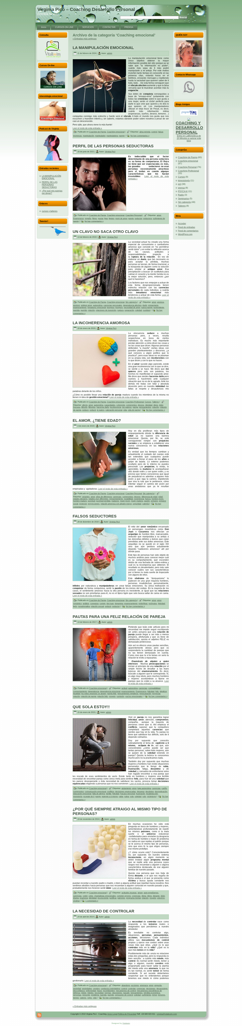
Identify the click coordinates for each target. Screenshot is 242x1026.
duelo (144, 305)
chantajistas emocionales (105, 896)
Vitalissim (126, 1023)
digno (155, 405)
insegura (110, 307)
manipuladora (112, 136)
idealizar (163, 691)
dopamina (119, 603)
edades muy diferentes (98, 499)
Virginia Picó (110, 151)
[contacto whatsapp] (189, 87)
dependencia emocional (110, 691)
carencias (117, 497)
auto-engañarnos (151, 893)
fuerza (148, 499)
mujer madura (137, 501)
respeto (112, 696)
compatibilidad (154, 688)
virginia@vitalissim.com (167, 1014)
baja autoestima (144, 788)
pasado (126, 993)
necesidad (99, 993)
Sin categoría (131, 302)
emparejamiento (116, 499)
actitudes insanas (129, 893)
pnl (179, 184)
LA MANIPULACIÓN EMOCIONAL (51, 177)
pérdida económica (152, 993)
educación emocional (82, 794)
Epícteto (76, 407)
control (154, 132)
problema (95, 995)
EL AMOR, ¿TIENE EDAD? (97, 420)
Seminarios (183, 198)
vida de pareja (134, 410)
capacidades (109, 405)
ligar (106, 218)
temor (154, 995)
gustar (100, 218)
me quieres (127, 407)
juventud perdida (103, 501)
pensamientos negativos (127, 693)
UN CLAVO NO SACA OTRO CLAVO (105, 231)
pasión (147, 501)
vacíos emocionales (133, 696)
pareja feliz (111, 693)
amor (159, 215)
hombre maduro (80, 501)
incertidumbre (109, 991)
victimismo (151, 796)
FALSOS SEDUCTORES (95, 516)
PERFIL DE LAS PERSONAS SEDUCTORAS (49, 185)
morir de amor (121, 218)
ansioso (76, 305)
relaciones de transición (106, 310)
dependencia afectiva (132, 305)
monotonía (77, 796)
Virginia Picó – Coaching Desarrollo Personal (86, 9)
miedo (83, 993)
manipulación (88, 136)
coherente (120, 405)
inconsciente (103, 898)
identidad (93, 898)
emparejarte (153, 305)
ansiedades (87, 988)
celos (91, 896)
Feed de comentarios (188, 231)
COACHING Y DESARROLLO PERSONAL (189, 127)
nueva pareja (146, 307)
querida (76, 310)
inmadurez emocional (97, 307)
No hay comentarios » (139, 136)
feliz (157, 691)
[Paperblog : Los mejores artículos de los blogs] (189, 115)
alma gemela (144, 132)
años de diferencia (104, 497)
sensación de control (124, 995)
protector (83, 504)
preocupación (145, 693)
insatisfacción (152, 794)
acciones (135, 985)
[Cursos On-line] (53, 79)
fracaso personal (127, 794)
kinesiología (184, 180)
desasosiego (161, 988)
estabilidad (128, 499)
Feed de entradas (186, 227)
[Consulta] (53, 49)
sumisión (120, 696)
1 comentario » (91, 901)
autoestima (97, 305)
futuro (99, 991)
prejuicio (154, 501)
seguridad (137, 504)
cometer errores (124, 896)
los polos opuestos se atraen (93, 693)
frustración (140, 794)
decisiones (150, 988)
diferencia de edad (149, 497)
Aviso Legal (112, 1014)
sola (132, 796)
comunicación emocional (95, 791)
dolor (161, 405)
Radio (181, 195)
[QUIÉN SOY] (189, 53)
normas (108, 993)
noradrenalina (84, 606)
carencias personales (112, 305)
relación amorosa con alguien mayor (116, 504)
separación (129, 310)
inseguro (119, 307)
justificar (112, 898)
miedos (90, 993)
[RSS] (39, 1015)
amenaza (144, 985)
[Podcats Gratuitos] (53, 147)
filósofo (84, 407)
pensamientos (145, 407)
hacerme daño (103, 407)
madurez (115, 501)
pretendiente (158, 307)
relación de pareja (88, 696)
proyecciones (94, 504)
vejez (89, 998)
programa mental (133, 898)
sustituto (146, 310)
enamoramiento (79, 307)
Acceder (182, 223)
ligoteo (111, 218)
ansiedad (77, 988)
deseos (141, 405)
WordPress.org (185, 234)
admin (109, 53)
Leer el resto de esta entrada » (87, 128)
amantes (86, 497)
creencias (136, 896)
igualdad (76, 693)
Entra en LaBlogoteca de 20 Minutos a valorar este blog (189, 138)
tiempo (76, 998)
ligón (75, 606)
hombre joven (157, 499)
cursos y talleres (49, 211)
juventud (91, 501)
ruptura (120, 310)
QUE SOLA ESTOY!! (91, 707)
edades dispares (80, 499)
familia (108, 794)
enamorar (84, 898)
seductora (147, 218)
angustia (158, 985)
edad (160, 497)
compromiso (131, 405)
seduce (85, 410)
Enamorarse (78, 218)
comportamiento (80, 691)
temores (161, 995)
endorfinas (143, 603)
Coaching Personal (133, 215)
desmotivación (161, 791)
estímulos (153, 603)
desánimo (149, 791)
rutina (126, 796)
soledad (138, 310)
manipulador (100, 136)
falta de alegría (98, 794)
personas (77, 995)
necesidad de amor (132, 307)
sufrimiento (146, 995)
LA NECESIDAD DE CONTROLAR (103, 911)
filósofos (91, 407)
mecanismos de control (126, 991)
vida (125, 410)
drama (76, 898)
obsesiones (117, 993)
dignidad (148, 405)
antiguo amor (86, 305)
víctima (76, 901)
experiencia (139, 499)
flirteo (94, 218)
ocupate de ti (88, 796)
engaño (88, 218)
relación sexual (97, 606)
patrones (121, 898)
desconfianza (79, 991)
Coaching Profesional (134, 402)
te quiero (100, 410)
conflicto (110, 791)
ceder (85, 896)
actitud (124, 688)
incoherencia (115, 407)
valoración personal (113, 410)
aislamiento (126, 788)
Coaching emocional (115, 132)
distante (156, 896)
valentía (145, 504)
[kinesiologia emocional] (53, 111)
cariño (164, 788)
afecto (85, 405)
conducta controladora (110, 988)
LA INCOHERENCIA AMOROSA (101, 323)
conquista (94, 603)
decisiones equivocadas (125, 791)
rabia (121, 796)
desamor (140, 791)
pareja (121, 136)
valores (83, 998)
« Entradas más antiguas (85, 38)
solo (144, 796)
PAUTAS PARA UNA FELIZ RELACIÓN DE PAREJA (119, 616)
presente (86, 995)
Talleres (155, 402)
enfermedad (91, 991)
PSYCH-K (183, 191)
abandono (126, 985)
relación (91, 310)
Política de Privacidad (127, 1014)
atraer (140, 893)
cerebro (96, 988)
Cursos (148, 402)
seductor (138, 218)
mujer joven (125, 501)
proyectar (156, 693)
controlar (132, 988)
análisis (86, 603)
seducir (93, 410)
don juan (110, 603)
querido (84, 310)
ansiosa (160, 302)
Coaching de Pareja (97, 132)
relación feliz (102, 696)
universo (161, 898)
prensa (181, 188)
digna (144, 896)
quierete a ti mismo (110, 796)
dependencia (93, 691)
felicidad (161, 603)
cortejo (102, 603)
